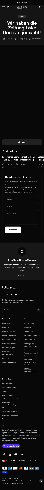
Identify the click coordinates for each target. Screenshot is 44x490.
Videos (4, 391)
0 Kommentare (36, 39)
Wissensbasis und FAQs (31, 354)
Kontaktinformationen (17, 483)
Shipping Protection (31, 339)
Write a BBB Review (9, 362)
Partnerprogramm (9, 344)
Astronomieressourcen (10, 387)
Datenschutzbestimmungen (14, 192)
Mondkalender (7, 383)
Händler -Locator (8, 331)
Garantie (27, 327)
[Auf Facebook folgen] (4, 454)
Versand (5, 483)
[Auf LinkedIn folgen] (21, 454)
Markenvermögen (8, 348)
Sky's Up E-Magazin (9, 411)
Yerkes (22, 16)
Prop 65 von (6, 358)
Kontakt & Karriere (9, 335)
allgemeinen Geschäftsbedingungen (23, 190)
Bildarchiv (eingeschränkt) (8, 353)
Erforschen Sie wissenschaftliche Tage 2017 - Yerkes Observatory (18, 158)
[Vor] (41, 2)
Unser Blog (6, 323)
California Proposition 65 (10, 417)
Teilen (23, 142)
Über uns (5, 327)
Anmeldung (28, 331)
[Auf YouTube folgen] (15, 454)
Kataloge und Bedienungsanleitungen (32, 346)
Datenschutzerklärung (10, 339)
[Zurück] (2, 2)
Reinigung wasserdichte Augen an (9, 405)
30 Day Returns (22, 2)
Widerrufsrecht (7, 481)
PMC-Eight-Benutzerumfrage (30, 370)
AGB (16, 481)
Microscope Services (32, 335)
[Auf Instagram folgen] (9, 454)
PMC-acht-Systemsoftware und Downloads (32, 362)
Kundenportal (29, 323)
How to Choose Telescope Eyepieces (10, 396)
